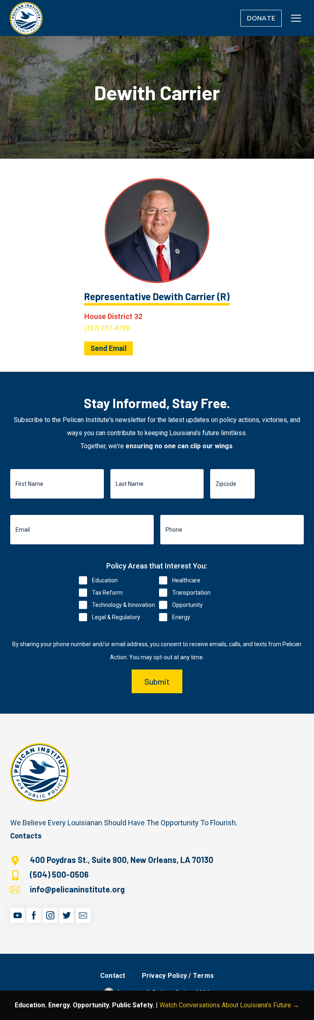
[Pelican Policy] (26, 18)
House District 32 (113, 316)
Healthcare (186, 580)
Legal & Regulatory (116, 617)
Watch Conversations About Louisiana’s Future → (229, 1005)
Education (105, 580)
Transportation (191, 592)
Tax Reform (107, 592)
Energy (181, 617)
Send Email (108, 348)
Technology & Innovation (123, 605)
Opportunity (187, 605)
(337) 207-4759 (106, 328)
